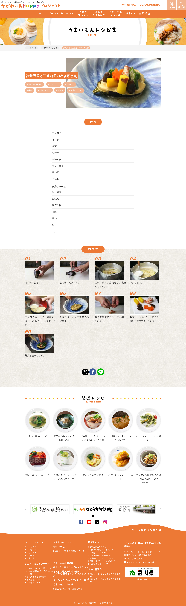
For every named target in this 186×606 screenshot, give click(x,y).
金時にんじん (76, 90)
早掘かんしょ (45, 90)
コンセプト (31, 550)
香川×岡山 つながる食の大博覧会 (105, 574)
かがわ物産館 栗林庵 (99, 555)
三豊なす (70, 84)
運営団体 (30, 558)
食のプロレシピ (35, 84)
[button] (160, 509)
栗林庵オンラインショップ (101, 558)
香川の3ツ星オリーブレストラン (69, 567)
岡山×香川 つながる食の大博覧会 (105, 579)
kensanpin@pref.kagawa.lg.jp (141, 562)
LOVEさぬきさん (128, 5)
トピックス (31, 547)
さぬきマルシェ (96, 552)
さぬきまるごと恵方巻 (36, 577)
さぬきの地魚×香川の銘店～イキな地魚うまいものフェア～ (70, 572)
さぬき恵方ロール (34, 579)
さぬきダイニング (62, 542)
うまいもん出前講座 (63, 563)
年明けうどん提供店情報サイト (68, 551)
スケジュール (32, 552)
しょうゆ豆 (55, 84)
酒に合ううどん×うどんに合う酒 (69, 580)
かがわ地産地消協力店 (150, 5)
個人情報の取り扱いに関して (67, 589)
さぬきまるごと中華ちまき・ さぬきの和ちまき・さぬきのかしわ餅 (39, 571)
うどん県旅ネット (97, 564)
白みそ (61, 90)
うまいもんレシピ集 (63, 584)
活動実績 (30, 555)
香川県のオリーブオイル (100, 550)
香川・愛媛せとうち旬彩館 (101, 561)
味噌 (30, 90)
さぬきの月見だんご (35, 582)
